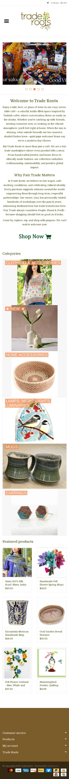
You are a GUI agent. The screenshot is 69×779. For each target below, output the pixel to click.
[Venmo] (48, 770)
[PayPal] (40, 770)
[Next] (60, 65)
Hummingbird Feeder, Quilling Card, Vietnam (49, 684)
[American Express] (25, 770)
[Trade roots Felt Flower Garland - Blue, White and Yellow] (17, 663)
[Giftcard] (55, 774)
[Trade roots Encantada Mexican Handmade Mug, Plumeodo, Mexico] (17, 612)
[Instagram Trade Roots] (34, 718)
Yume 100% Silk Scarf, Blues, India (15, 583)
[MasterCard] (10, 770)
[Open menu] (6, 21)
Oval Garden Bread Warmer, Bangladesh (51, 633)
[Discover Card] (33, 770)
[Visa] (18, 770)
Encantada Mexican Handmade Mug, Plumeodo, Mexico (17, 633)
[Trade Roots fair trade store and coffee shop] (41, 21)
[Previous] (9, 65)
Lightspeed (52, 766)
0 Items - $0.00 (58, 3)
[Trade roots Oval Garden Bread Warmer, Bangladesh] (51, 612)
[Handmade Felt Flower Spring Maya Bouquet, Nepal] (51, 562)
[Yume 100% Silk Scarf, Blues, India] (17, 562)
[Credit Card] (63, 774)
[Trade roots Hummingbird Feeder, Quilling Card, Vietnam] (51, 663)
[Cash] (63, 770)
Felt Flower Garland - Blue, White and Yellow (16, 684)
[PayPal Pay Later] (56, 770)
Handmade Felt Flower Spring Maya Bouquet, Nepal (51, 583)
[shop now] (34, 236)
